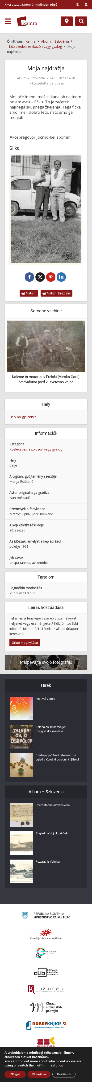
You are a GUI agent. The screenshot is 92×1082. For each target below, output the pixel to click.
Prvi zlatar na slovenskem (53, 805)
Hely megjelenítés (23, 417)
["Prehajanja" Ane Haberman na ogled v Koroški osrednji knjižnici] (21, 765)
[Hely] (67, 21)
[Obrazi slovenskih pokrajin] (46, 1007)
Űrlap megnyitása (25, 642)
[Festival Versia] (21, 708)
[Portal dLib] (46, 972)
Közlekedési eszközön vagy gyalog (35, 449)
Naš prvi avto (80, 377)
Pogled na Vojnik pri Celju (52, 833)
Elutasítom (39, 1074)
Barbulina (56, 83)
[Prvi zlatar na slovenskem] (21, 815)
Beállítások (64, 1074)
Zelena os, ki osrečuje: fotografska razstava (51, 729)
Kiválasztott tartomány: (31, 4)
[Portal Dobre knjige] (46, 1025)
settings (57, 1065)
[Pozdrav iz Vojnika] (21, 871)
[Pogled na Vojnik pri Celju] (21, 843)
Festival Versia (45, 698)
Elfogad (15, 1074)
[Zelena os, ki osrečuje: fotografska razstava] (21, 736)
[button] (73, 356)
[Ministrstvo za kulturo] (46, 916)
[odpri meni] (8, 21)
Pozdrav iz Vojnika (48, 861)
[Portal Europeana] (46, 953)
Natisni (30, 293)
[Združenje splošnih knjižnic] (46, 1043)
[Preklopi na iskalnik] (81, 21)
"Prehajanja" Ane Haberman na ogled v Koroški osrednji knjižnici (57, 757)
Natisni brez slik (58, 293)
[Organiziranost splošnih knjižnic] (46, 934)
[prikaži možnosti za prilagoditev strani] (77, 4)
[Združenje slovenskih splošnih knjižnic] (46, 989)
